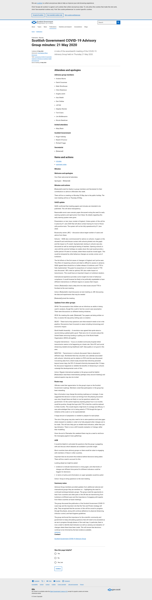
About (33, 27)
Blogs (86, 27)
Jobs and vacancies (73, 584)
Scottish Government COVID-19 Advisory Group (70, 539)
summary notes (61, 164)
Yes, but (60, 562)
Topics (39, 27)
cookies (39, 3)
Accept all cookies (38, 15)
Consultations (78, 27)
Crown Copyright (62, 584)
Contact (48, 584)
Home (33, 31)
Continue (58, 568)
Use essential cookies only (54, 15)
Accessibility (35, 584)
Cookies (54, 584)
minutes (59, 161)
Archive (41, 584)
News (45, 27)
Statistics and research (65, 27)
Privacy (82, 584)
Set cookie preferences (72, 15)
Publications (52, 27)
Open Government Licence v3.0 (58, 591)
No (59, 558)
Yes (59, 553)
